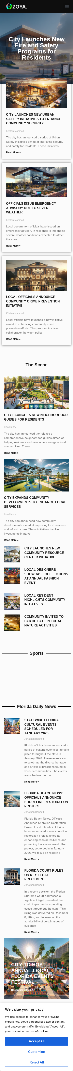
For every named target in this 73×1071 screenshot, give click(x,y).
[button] (66, 6)
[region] (36, 1037)
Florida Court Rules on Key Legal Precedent (43, 875)
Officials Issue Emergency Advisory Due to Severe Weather (31, 208)
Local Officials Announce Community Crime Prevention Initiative (33, 301)
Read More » (13, 152)
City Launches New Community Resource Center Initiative (44, 553)
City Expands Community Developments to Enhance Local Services (35, 502)
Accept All (36, 1041)
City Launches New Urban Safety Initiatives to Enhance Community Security (33, 119)
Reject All (36, 1062)
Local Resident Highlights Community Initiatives (44, 600)
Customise (36, 1052)
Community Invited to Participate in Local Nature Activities (43, 621)
